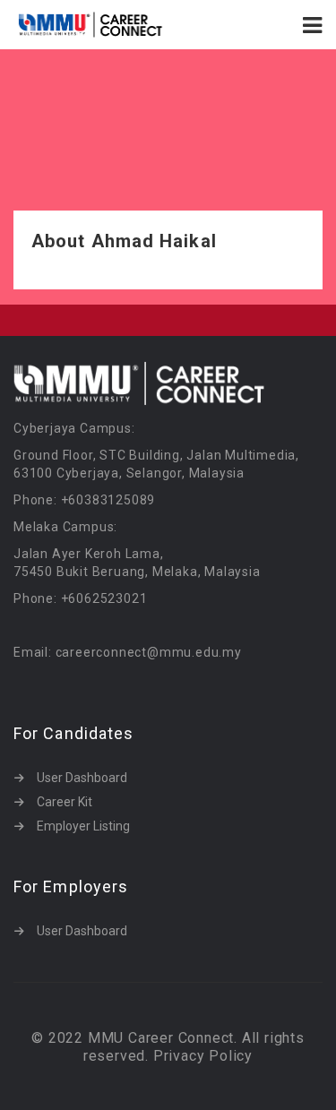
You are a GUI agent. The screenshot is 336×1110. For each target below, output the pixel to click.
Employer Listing (83, 826)
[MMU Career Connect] (90, 24)
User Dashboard (82, 777)
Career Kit (64, 802)
